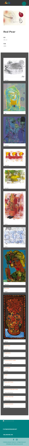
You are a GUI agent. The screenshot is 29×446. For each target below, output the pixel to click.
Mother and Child (7, 400)
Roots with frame (7, 385)
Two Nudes (6, 370)
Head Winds (6, 80)
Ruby (5, 113)
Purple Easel (7, 145)
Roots (6, 378)
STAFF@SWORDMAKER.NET (10, 429)
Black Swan (6, 348)
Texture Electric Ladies (8, 363)
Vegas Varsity (7, 165)
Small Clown (7, 356)
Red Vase (6, 224)
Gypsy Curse (7, 284)
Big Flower (6, 341)
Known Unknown (7, 407)
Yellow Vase (6, 188)
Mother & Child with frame (9, 392)
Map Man (6, 291)
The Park (6, 246)
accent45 (21, 444)
